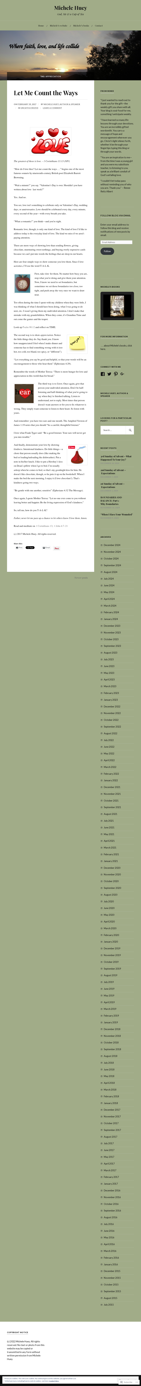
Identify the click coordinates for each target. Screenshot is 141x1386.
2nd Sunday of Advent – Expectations (113, 472)
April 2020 (109, 921)
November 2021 (112, 793)
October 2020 (111, 881)
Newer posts (81, 577)
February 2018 (111, 1096)
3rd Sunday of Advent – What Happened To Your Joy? (116, 458)
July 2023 (109, 659)
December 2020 (112, 867)
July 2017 (109, 1143)
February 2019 (111, 1015)
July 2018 (109, 1062)
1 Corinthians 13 (44, 525)
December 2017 (112, 1109)
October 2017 (111, 1123)
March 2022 (110, 767)
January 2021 (111, 861)
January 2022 (111, 780)
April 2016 (109, 1244)
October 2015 (111, 1284)
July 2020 (109, 901)
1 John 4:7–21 (61, 525)
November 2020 (112, 874)
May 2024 (109, 592)
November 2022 (112, 713)
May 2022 (109, 753)
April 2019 (109, 1002)
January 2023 (111, 699)
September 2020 (112, 887)
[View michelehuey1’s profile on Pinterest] (116, 374)
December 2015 (112, 1271)
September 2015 (112, 1291)
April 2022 (109, 760)
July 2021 (109, 820)
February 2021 (111, 854)
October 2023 (111, 639)
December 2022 (112, 706)
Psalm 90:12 (29, 327)
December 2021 (112, 787)
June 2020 (109, 908)
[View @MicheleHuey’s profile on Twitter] (109, 374)
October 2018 (111, 1042)
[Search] (130, 430)
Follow (107, 251)
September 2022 (112, 726)
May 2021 (109, 834)
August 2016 (110, 1217)
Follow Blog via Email (116, 215)
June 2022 (109, 746)
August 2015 (110, 1298)
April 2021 (109, 840)
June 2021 (109, 827)
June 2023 (109, 666)
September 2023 (112, 645)
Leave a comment (52, 108)
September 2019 (112, 968)
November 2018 (112, 1035)
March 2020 (110, 928)
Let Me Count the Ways (46, 93)
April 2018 (109, 1082)
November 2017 (112, 1116)
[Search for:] (117, 430)
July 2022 (109, 740)
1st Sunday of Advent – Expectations (112, 485)
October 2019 (111, 961)
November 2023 (112, 632)
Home (41, 25)
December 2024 (112, 545)
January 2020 (111, 941)
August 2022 (110, 733)
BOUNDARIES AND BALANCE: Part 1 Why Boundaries (111, 500)
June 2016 (109, 1230)
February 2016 (111, 1257)
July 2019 (109, 982)
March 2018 (110, 1089)
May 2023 (109, 672)
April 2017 (109, 1163)
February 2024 (111, 612)
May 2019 (109, 995)
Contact (99, 25)
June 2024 (109, 585)
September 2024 (112, 565)
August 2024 (110, 572)
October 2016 (111, 1204)
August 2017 (110, 1136)
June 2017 (109, 1150)
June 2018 (109, 1069)
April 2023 (109, 679)
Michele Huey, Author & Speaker (62, 104)
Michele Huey (70, 7)
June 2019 (109, 988)
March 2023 (110, 686)
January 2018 (111, 1103)
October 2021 (111, 800)
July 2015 (109, 1304)
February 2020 (111, 935)
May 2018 (109, 1076)
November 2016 (112, 1197)
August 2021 (110, 814)
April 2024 (109, 598)
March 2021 (110, 847)
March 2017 (110, 1170)
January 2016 (111, 1264)
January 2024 (111, 619)
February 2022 (111, 773)
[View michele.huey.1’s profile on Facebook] (103, 374)
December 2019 (112, 948)
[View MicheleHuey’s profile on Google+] (123, 374)
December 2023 (112, 625)
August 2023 (110, 652)
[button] (111, 309)
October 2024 (111, 558)
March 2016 (110, 1250)
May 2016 (109, 1237)
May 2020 (109, 914)
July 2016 (109, 1224)
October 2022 (111, 719)
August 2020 (110, 894)
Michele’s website (58, 25)
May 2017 (109, 1156)
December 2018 (112, 1029)
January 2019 (111, 1022)
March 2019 (110, 1008)
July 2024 (109, 578)
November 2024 (112, 551)
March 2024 (110, 605)
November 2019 (112, 955)
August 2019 (110, 975)
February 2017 (111, 1177)
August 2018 (110, 1056)
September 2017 (112, 1130)
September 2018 (112, 1049)
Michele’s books (81, 25)
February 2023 (111, 693)
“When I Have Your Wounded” (117, 514)
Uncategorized (29, 108)
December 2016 (112, 1190)
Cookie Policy (54, 1381)
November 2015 (112, 1277)
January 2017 (111, 1183)
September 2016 (112, 1210)
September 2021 (112, 807)
